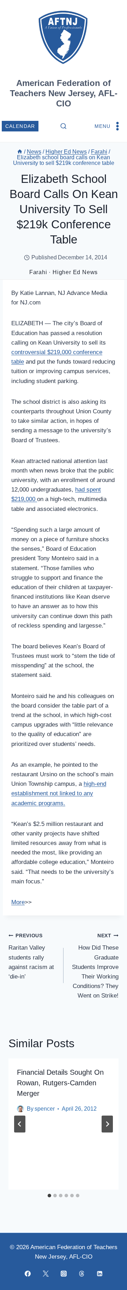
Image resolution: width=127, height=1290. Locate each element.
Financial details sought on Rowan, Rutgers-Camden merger (60, 1082)
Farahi (38, 272)
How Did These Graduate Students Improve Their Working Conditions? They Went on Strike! (95, 966)
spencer (45, 1109)
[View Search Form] (63, 126)
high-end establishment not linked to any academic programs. (58, 793)
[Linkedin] (99, 1273)
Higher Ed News (75, 272)
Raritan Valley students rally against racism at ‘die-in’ (31, 956)
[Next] (107, 1124)
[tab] (49, 1195)
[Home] (20, 152)
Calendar (20, 126)
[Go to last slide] (19, 1124)
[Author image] (20, 1108)
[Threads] (81, 1273)
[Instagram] (63, 1273)
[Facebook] (28, 1273)
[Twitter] (46, 1273)
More (18, 902)
